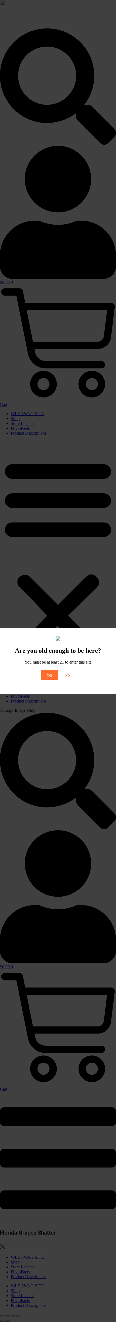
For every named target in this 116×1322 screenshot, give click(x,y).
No (67, 675)
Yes (49, 675)
